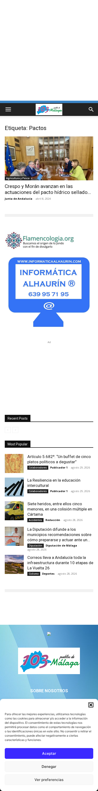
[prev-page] (8, 430)
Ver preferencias (49, 779)
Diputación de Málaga (61, 545)
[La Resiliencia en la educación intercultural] (14, 487)
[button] (90, 705)
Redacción (52, 520)
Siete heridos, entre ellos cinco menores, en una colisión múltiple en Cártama (59, 509)
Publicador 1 (59, 467)
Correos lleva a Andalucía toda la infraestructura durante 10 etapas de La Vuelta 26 (60, 562)
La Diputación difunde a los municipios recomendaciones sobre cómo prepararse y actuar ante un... (59, 534)
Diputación (35, 545)
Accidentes (35, 520)
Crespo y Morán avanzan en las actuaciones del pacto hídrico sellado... (48, 189)
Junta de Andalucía (18, 198)
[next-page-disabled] (15, 430)
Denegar (49, 766)
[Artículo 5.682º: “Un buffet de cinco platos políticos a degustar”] (14, 463)
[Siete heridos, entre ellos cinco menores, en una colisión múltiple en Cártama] (14, 510)
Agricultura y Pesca (17, 178)
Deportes (48, 573)
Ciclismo (34, 573)
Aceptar (49, 753)
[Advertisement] (49, 51)
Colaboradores (38, 467)
